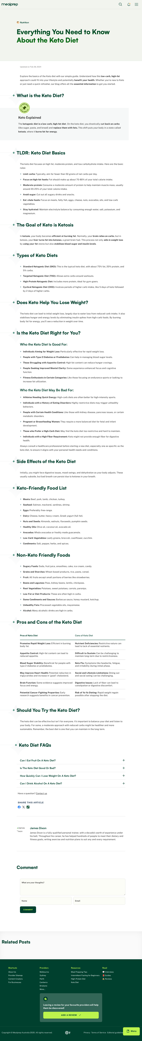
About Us (12, 972)
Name (24, 901)
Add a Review (69, 1015)
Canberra (43, 982)
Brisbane (43, 986)
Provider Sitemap (15, 975)
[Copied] (28, 807)
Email (77, 901)
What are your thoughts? (33, 882)
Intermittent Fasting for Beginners (85, 975)
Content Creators (15, 979)
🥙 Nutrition (23, 22)
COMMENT (28, 910)
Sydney (43, 975)
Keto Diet (75, 982)
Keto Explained (29, 117)
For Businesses (14, 982)
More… (42, 989)
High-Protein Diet (78, 979)
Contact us (41, 793)
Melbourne (44, 972)
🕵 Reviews (107, 979)
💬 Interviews (108, 972)
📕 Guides (106, 975)
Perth (42, 979)
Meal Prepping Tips (79, 972)
